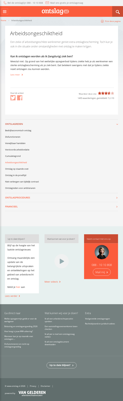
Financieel (11, 206)
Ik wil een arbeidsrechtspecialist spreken (59, 320)
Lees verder (11, 295)
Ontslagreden (14, 123)
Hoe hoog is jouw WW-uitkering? (18, 331)
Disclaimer (45, 386)
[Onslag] (55, 11)
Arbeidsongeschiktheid (16, 162)
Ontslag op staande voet (17, 168)
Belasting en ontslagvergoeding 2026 (20, 326)
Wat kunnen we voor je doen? (61, 238)
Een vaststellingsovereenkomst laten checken (61, 327)
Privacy (33, 386)
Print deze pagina (113, 21)
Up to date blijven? (59, 365)
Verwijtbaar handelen (15, 143)
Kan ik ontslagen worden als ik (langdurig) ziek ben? (41, 56)
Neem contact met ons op (99, 238)
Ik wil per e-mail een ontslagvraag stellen (60, 335)
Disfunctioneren (12, 136)
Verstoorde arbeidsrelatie (17, 149)
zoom (117, 11)
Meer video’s (51, 281)
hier (18, 287)
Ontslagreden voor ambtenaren (20, 188)
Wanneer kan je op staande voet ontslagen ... (18, 337)
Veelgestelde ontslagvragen (97, 318)
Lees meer (15, 74)
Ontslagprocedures (17, 197)
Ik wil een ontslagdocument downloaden (57, 343)
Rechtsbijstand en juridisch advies (100, 323)
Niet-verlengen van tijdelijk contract (22, 181)
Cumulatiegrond (13, 156)
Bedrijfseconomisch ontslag (18, 130)
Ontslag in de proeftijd (15, 175)
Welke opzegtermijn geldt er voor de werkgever (20, 320)
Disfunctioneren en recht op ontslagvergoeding (16, 345)
